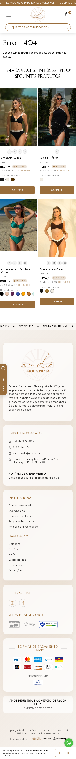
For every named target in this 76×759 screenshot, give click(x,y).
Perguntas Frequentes (21, 521)
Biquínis (13, 549)
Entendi (64, 753)
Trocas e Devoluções (21, 516)
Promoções (16, 570)
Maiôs (12, 554)
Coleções (14, 543)
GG (25, 152)
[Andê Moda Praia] (38, 365)
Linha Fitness (16, 565)
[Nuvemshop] (55, 739)
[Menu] (8, 15)
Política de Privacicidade (23, 526)
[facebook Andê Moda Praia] (23, 603)
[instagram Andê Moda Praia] (12, 603)
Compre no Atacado (21, 505)
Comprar (17, 190)
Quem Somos (17, 510)
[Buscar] (66, 27)
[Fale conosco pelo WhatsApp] (68, 742)
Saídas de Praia (17, 559)
